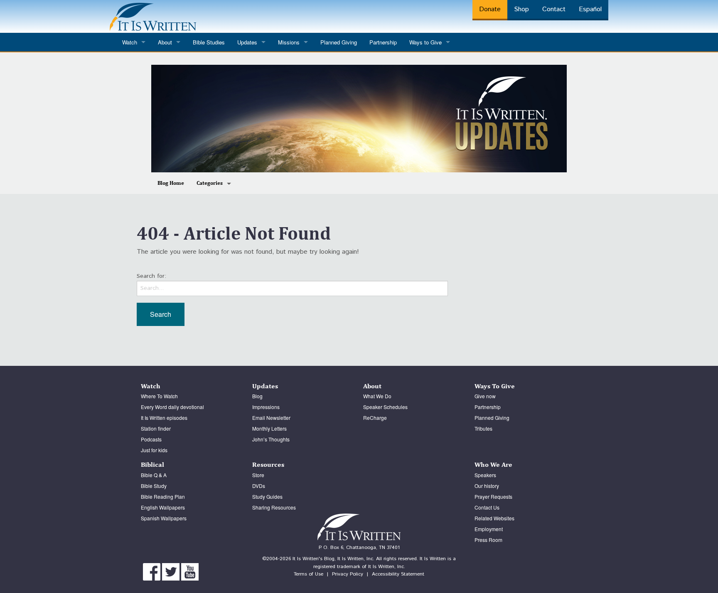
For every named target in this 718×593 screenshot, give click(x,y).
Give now (485, 395)
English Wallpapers (163, 507)
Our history (487, 485)
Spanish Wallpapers (164, 518)
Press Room (488, 539)
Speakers (485, 474)
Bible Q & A (154, 474)
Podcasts (151, 439)
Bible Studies (209, 42)
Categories (210, 183)
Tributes (483, 428)
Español (590, 9)
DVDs (258, 485)
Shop (521, 9)
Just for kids (154, 449)
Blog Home (170, 183)
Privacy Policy (347, 574)
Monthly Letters (269, 428)
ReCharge (375, 417)
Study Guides (267, 496)
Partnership (383, 42)
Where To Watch (159, 395)
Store (258, 474)
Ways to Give (425, 42)
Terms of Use (308, 574)
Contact (554, 9)
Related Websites (494, 518)
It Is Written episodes (164, 417)
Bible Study (154, 485)
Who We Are (493, 464)
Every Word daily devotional (172, 406)
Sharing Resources (274, 507)
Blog (257, 395)
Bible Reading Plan (163, 496)
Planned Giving (338, 42)
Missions (289, 42)
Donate (490, 9)
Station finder (156, 428)
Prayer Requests (493, 496)
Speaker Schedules (385, 406)
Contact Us (487, 507)
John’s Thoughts (271, 439)
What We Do (377, 395)
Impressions (266, 406)
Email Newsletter (271, 417)
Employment (489, 528)
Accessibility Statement (398, 574)
